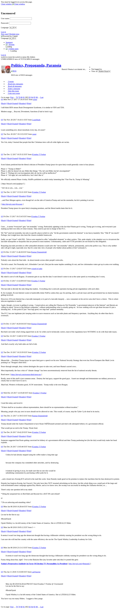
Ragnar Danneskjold (39, 252)
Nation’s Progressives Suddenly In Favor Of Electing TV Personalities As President (34, 564)
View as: (94, 71)
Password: (5, 23)
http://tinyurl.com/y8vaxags (12, 204)
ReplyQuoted (12, 103)
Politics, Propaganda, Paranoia (36, 65)
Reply (4, 103)
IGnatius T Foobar (39, 154)
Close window (6, 4)
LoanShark (36, 120)
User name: (5, 18)
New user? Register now (10, 34)
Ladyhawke (36, 572)
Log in (3, 32)
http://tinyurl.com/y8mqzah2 (79, 564)
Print (29, 103)
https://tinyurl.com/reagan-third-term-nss (26, 374)
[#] (2, 99)
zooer (35, 99)
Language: (5, 28)
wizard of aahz (36, 269)
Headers (22, 103)
